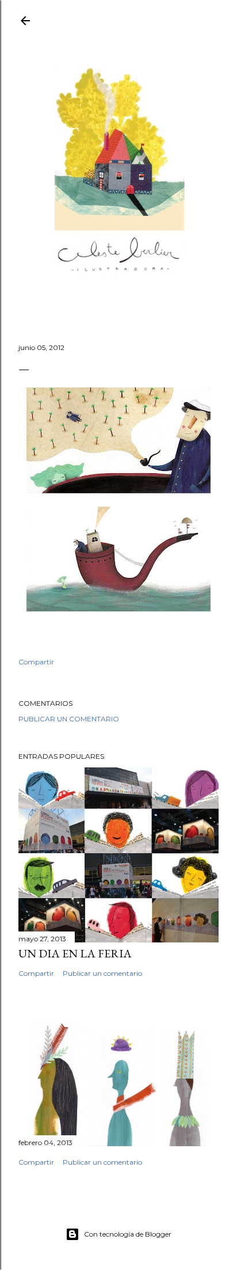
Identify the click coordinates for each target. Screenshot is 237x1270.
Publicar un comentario (68, 718)
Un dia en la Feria (75, 953)
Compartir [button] (36, 661)
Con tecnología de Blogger (127, 1234)
